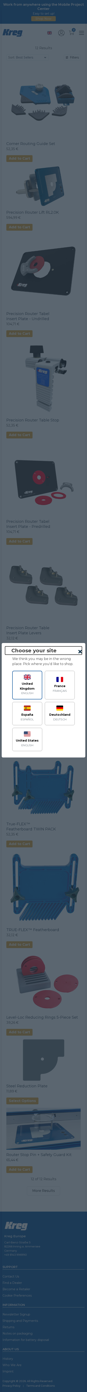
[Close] (80, 652)
